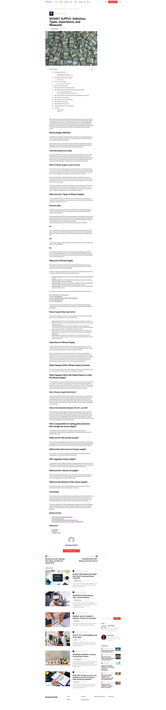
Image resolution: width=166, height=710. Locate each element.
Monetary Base (60, 79)
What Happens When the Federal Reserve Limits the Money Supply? (69, 89)
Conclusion (56, 107)
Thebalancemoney (56, 532)
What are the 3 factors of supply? (61, 103)
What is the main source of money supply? (63, 99)
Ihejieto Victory (110, 635)
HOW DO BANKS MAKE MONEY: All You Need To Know (65, 520)
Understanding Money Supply (63, 74)
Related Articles (60, 109)
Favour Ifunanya (110, 625)
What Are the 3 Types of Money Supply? (63, 77)
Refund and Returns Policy (99, 696)
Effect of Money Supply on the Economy (65, 75)
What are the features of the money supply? (64, 105)
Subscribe (112, 1)
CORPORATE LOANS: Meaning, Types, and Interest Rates (83, 596)
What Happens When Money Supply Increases (64, 87)
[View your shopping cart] (105, 2)
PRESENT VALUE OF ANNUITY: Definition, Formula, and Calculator (84, 617)
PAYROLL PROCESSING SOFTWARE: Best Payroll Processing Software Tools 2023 (85, 576)
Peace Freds (76, 621)
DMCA (68, 699)
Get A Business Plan (85, 699)
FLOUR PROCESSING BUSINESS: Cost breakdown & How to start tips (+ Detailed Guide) (107, 677)
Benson (75, 640)
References (59, 111)
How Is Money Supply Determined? (64, 91)
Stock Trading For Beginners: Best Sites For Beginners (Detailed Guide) (67, 521)
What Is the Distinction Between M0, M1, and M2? (67, 93)
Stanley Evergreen (77, 580)
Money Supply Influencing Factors (64, 83)
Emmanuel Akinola (54, 28)
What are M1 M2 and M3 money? (61, 97)
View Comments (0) (70, 550)
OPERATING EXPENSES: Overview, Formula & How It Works (84, 655)
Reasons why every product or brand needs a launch (107, 651)
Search (117, 618)
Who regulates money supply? (61, 101)
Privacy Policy (111, 696)
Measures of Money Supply (60, 81)
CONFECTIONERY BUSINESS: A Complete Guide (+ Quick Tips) (107, 686)
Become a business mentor (58, 518)
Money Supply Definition (59, 72)
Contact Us (83, 696)
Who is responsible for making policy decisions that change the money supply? (71, 95)
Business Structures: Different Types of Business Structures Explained (107, 658)
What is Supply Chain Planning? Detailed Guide (62, 517)
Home (50, 8)
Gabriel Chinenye (77, 600)
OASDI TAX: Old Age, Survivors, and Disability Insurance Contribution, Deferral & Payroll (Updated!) (84, 677)
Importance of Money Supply (60, 85)
